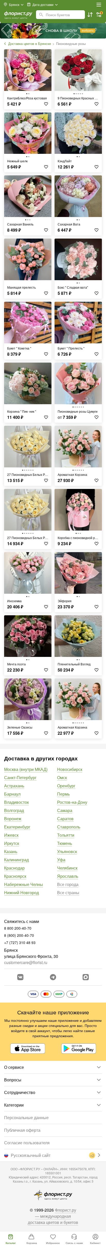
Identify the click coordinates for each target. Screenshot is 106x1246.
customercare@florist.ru (25, 962)
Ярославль (67, 876)
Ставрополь (68, 827)
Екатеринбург (17, 827)
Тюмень (64, 843)
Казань (10, 851)
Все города (67, 884)
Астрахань (14, 786)
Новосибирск (69, 769)
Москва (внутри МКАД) (26, 769)
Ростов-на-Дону (72, 802)
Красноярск (15, 876)
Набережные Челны (23, 884)
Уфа (61, 860)
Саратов (65, 819)
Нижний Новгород (21, 892)
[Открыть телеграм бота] (53, 977)
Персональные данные (26, 1117)
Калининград (16, 860)
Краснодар (14, 868)
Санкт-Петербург (20, 777)
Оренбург (66, 786)
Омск (62, 777)
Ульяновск (67, 851)
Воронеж (12, 819)
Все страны (68, 892)
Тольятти (65, 835)
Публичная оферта (22, 1130)
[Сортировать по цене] (90, 14)
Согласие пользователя (27, 1143)
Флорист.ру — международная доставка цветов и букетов (53, 1216)
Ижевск (11, 835)
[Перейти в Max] (86, 977)
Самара (64, 810)
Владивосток (16, 802)
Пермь (63, 794)
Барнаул (12, 794)
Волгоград (14, 810)
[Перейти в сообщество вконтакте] (20, 977)
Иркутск (11, 843)
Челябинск (67, 868)
